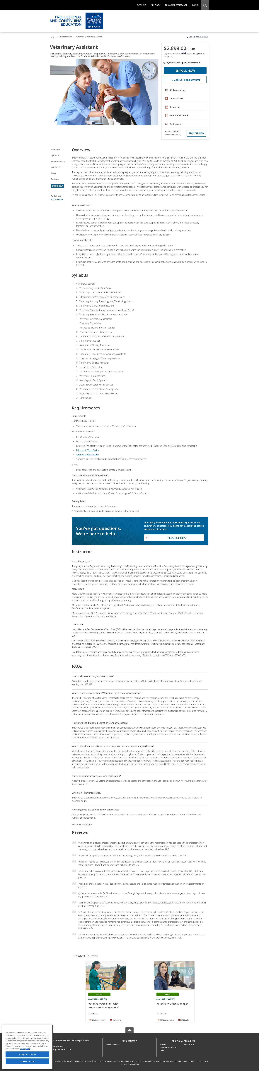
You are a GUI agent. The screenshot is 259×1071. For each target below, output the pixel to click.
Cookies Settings (27, 1061)
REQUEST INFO (196, 133)
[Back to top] (129, 1040)
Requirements (58, 161)
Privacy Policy (133, 1064)
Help (162, 1050)
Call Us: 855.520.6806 (196, 36)
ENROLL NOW (185, 70)
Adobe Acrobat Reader (87, 454)
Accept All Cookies (27, 1054)
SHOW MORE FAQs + (82, 824)
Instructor (56, 167)
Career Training (112, 1044)
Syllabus (55, 155)
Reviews (55, 179)
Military (163, 1044)
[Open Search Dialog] (205, 5)
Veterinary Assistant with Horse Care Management (103, 1005)
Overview (55, 149)
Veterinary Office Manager (172, 1003)
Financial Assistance (168, 1047)
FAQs (53, 173)
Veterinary (80, 37)
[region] (27, 1047)
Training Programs (65, 37)
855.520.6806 (57, 199)
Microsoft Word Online (87, 450)
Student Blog (189, 1044)
